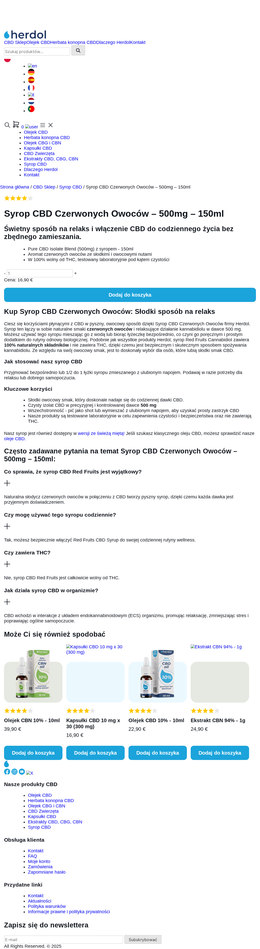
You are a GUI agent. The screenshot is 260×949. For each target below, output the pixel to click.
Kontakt (137, 42)
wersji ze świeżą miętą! (101, 433)
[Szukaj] (78, 50)
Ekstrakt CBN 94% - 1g (218, 720)
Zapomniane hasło (47, 872)
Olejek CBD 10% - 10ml (156, 720)
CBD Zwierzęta (39, 153)
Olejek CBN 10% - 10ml (32, 720)
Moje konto (39, 861)
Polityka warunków (47, 906)
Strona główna (14, 187)
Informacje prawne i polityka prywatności (69, 911)
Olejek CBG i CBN (42, 142)
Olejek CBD (38, 42)
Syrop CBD (35, 164)
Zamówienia (40, 866)
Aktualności (39, 901)
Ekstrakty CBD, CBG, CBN (51, 158)
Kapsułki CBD (38, 148)
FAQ (32, 856)
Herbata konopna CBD (73, 42)
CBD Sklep (15, 42)
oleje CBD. (15, 438)
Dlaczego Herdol (113, 42)
